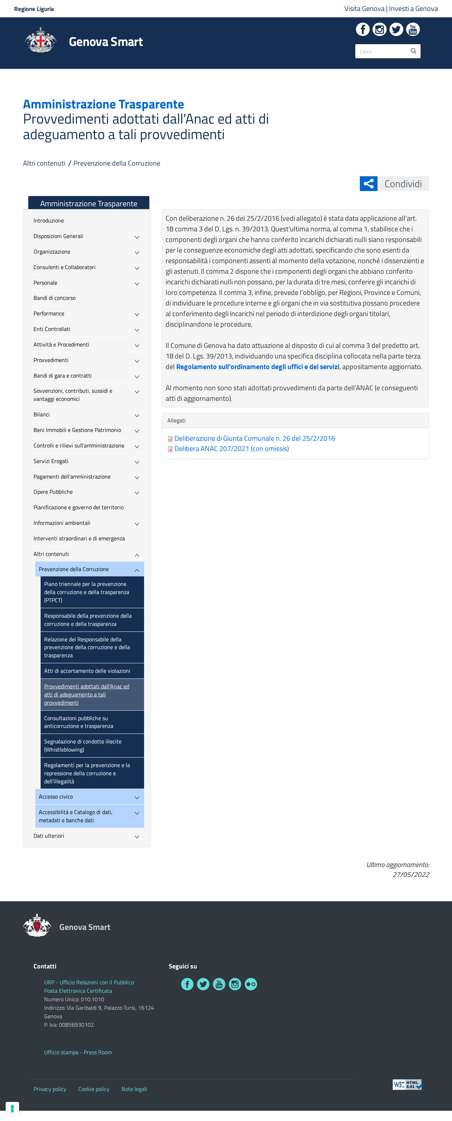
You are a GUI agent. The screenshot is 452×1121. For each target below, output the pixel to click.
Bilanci (42, 414)
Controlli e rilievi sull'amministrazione (79, 445)
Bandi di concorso (55, 297)
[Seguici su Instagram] (379, 29)
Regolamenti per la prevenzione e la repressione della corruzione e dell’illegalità (87, 773)
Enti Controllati (52, 329)
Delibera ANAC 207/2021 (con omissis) (231, 448)
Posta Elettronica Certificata (78, 990)
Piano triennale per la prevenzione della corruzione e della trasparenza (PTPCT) (86, 592)
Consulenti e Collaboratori (65, 267)
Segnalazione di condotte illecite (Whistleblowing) (82, 745)
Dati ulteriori (49, 835)
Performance (49, 313)
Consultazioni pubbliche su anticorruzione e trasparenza (78, 722)
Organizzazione (52, 251)
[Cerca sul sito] (413, 51)
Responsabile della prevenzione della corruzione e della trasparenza (88, 619)
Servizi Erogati (51, 461)
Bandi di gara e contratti (63, 375)
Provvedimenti (51, 360)
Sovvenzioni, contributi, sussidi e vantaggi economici (73, 394)
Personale (45, 282)
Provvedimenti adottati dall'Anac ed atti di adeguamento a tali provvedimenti (86, 694)
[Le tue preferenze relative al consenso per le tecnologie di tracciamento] (12, 1108)
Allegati (178, 420)
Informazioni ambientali (62, 522)
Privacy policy (50, 1089)
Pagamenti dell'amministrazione (72, 476)
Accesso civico (56, 796)
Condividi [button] (403, 183)
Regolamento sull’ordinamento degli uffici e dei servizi (257, 366)
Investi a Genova (413, 8)
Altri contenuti (44, 163)
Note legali (134, 1089)
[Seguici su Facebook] (363, 29)
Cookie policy (93, 1089)
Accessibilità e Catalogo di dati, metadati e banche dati (76, 816)
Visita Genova (365, 8)
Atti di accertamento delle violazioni (87, 670)
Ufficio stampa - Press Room (78, 1052)
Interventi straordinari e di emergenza (79, 538)
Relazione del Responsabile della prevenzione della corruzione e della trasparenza (87, 647)
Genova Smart (106, 41)
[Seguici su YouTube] (413, 29)
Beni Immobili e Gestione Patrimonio (77, 430)
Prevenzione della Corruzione (116, 163)
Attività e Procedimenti (61, 344)
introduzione (49, 220)
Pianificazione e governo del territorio (79, 507)
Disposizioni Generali (58, 236)
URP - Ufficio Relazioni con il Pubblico (89, 982)
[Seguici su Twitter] (396, 29)
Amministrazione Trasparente (88, 203)
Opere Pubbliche (53, 491)
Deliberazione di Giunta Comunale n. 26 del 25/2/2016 (254, 438)
